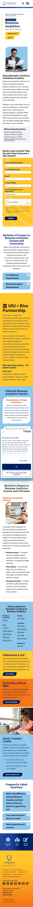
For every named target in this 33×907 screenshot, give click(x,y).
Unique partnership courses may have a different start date (15, 139)
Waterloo (6, 637)
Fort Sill (20, 646)
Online (5, 620)
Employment (6, 874)
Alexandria (21, 626)
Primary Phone (10, 183)
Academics (13, 14)
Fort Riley (20, 618)
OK (16, 466)
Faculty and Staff (17, 874)
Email (7, 176)
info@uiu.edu (7, 895)
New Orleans (22, 638)
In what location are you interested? (14, 190)
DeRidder (20, 632)
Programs (21, 14)
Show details (24, 460)
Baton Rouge (22, 629)
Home (7, 14)
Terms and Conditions (9, 902)
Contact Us (6, 869)
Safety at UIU (23, 872)
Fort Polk (20, 635)
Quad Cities (7, 640)
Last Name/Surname (12, 169)
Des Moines (7, 634)
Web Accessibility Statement (11, 876)
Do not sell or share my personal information (16, 473)
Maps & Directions (17, 869)
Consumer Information (10, 872)
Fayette (5, 628)
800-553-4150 (7, 893)
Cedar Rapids (7, 631)
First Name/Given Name (14, 163)
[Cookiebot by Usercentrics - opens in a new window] (23, 431)
